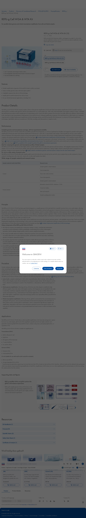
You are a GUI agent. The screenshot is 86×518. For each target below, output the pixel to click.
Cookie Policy (34, 263)
